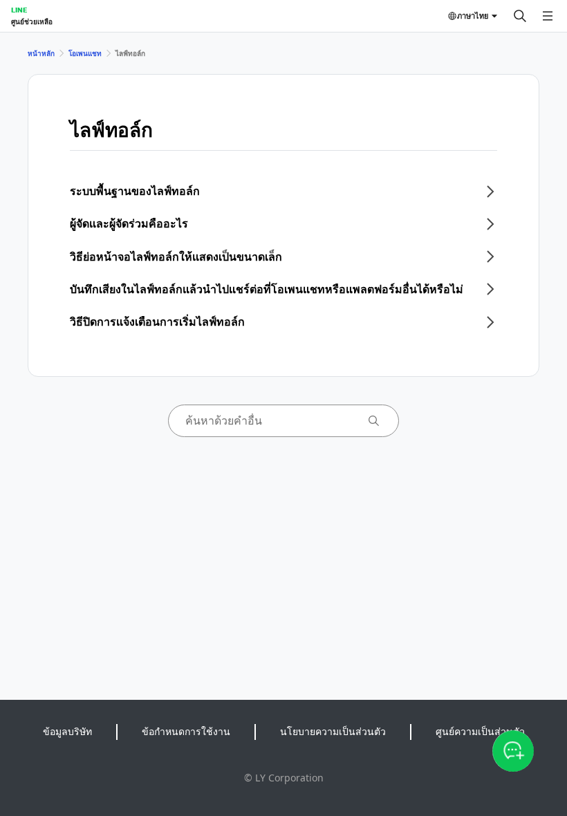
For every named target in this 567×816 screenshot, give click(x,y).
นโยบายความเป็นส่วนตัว (333, 731)
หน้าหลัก (41, 53)
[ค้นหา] (520, 16)
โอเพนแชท (85, 53)
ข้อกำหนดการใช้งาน (186, 731)
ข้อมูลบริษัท (67, 731)
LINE (19, 10)
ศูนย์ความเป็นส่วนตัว (480, 731)
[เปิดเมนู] (547, 16)
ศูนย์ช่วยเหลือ (32, 21)
